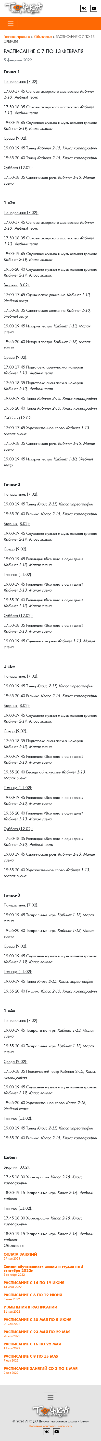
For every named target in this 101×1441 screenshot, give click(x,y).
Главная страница (17, 36)
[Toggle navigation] (10, 23)
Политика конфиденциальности (50, 1426)
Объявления (43, 36)
